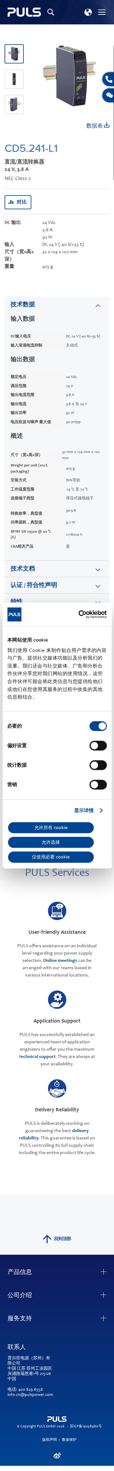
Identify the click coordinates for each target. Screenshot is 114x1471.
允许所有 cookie (50, 827)
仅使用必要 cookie (51, 857)
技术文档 (23, 569)
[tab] (57, 305)
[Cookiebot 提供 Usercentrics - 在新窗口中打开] (81, 614)
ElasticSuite (80, 1468)
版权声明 (49, 1440)
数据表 (95, 126)
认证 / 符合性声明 (34, 586)
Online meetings (60, 960)
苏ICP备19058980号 (86, 1426)
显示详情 (84, 810)
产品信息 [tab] (20, 1273)
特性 (17, 602)
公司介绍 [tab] (20, 1296)
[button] (88, 12)
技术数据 (23, 305)
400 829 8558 (30, 1390)
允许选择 (51, 842)
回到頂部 (62, 1239)
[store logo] (24, 12)
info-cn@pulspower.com (30, 1395)
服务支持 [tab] (20, 1319)
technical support (37, 1056)
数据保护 (69, 1440)
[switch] (98, 746)
